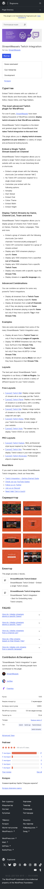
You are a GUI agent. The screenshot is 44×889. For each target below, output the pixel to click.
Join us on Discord (12, 488)
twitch (21, 725)
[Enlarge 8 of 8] (39, 552)
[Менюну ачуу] (40, 3)
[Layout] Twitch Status (14, 419)
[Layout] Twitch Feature (14, 443)
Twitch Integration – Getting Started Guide (22, 478)
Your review (6, 772)
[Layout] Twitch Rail (13, 409)
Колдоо (7, 81)
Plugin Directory (7, 10)
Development (9, 75)
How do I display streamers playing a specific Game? (13, 615)
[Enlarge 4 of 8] (39, 520)
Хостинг (5, 809)
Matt (5, 842)
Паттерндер (28, 813)
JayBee (10, 681)
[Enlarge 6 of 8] (39, 536)
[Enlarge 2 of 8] (39, 504)
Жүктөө (7, 56)
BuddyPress (8, 850)
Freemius (10, 688)
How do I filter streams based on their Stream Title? (13, 640)
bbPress (6, 846)
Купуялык (6, 813)
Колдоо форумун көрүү (12, 788)
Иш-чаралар (28, 824)
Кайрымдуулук (30, 828)
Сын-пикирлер (10, 70)
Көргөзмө (27, 801)
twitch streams (36, 729)
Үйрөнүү (5, 820)
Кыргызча (11, 859)
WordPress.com (9, 838)
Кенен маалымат (11, 64)
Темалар (26, 805)
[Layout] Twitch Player (14, 399)
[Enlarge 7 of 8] (18, 552)
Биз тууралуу (7, 801)
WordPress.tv (8, 831)
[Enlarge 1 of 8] (18, 504)
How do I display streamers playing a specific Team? (13, 623)
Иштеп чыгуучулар (10, 828)
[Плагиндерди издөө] (25, 24)
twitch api (28, 725)
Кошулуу (26, 820)
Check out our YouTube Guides (17, 482)
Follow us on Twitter (13, 485)
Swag (26, 831)
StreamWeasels (15, 50)
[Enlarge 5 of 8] (18, 536)
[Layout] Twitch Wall (13, 393)
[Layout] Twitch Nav (13, 449)
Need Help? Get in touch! (15, 491)
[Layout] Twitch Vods (14, 428)
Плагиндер (27, 809)
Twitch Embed (36, 725)
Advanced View (8, 735)
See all (39, 772)
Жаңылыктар (7, 805)
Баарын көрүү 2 (36, 720)
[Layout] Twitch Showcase (16, 456)
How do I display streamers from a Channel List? (13, 632)
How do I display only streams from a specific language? (14, 648)
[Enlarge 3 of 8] (18, 520)
